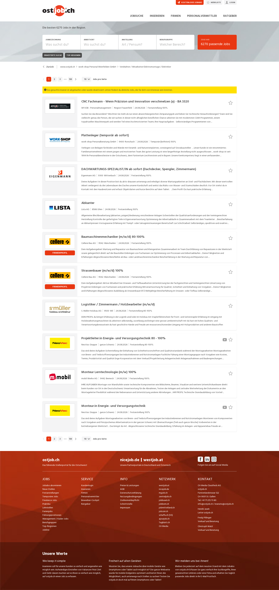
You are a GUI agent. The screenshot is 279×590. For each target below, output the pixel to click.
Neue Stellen (48, 489)
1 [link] (48, 79)
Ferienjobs (47, 511)
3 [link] (60, 79)
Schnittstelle (126, 504)
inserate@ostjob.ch (224, 504)
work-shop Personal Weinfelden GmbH (97, 66)
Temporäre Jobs (50, 496)
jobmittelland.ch (167, 507)
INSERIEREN (157, 16)
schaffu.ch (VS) (166, 515)
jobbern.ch (164, 504)
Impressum (125, 507)
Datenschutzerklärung (130, 493)
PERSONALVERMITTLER (202, 16)
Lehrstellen (47, 507)
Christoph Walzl (205, 526)
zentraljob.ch (165, 496)
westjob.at (153, 460)
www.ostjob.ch (67, 66)
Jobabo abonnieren (51, 485)
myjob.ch (163, 493)
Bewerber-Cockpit (90, 500)
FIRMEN (176, 16)
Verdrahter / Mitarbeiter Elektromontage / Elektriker (145, 66)
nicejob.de (129, 460)
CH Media (163, 526)
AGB (122, 489)
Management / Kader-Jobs (55, 519)
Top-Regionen (49, 526)
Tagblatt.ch (164, 522)
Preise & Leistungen (129, 485)
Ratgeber (85, 504)
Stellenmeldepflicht (129, 500)
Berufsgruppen (49, 522)
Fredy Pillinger (204, 517)
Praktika (46, 504)
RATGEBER (230, 16)
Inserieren (85, 489)
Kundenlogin (87, 485)
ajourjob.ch (164, 519)
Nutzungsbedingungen (131, 496)
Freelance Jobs (49, 500)
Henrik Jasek (204, 509)
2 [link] (54, 79)
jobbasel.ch (164, 500)
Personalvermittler (90, 496)
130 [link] (70, 79)
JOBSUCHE (136, 16)
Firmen (84, 493)
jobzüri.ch (163, 511)
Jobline (45, 530)
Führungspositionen (51, 515)
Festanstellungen (50, 493)
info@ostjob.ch (205, 504)
